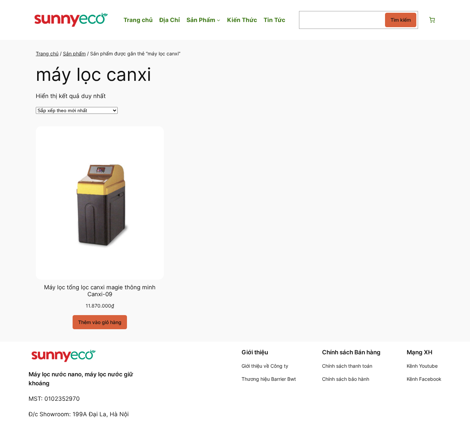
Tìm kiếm (401, 20)
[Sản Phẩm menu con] (218, 20)
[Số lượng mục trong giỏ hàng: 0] (432, 20)
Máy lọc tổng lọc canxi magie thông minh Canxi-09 (100, 291)
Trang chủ (47, 53)
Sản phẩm (74, 53)
